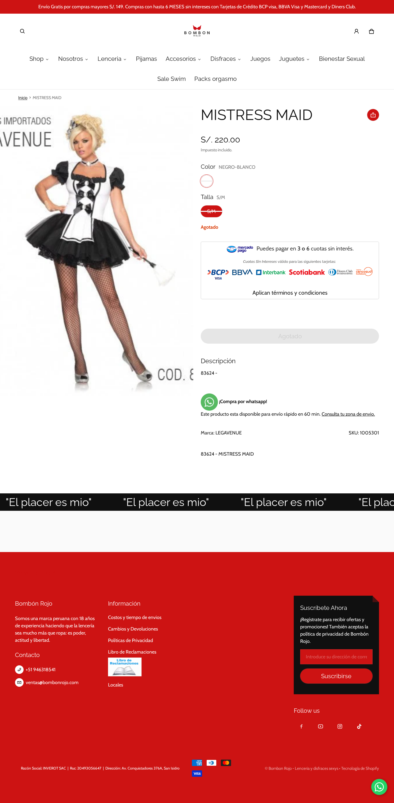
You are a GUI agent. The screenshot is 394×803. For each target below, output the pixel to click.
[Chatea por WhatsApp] (379, 787)
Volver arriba (32, 572)
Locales (115, 685)
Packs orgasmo (215, 79)
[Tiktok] (359, 726)
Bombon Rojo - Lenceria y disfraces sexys (303, 768)
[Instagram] (339, 726)
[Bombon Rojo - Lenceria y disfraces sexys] (197, 31)
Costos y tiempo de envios (134, 617)
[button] (22, 31)
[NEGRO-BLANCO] (207, 181)
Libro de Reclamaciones (132, 652)
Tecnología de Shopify (360, 768)
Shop (36, 58)
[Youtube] (320, 726)
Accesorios (181, 58)
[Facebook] (301, 726)
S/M (211, 211)
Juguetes (291, 58)
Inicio (22, 97)
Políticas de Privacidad (130, 640)
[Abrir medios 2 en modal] (97, 251)
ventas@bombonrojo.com (52, 682)
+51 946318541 (40, 670)
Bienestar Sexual (342, 58)
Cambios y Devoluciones (133, 629)
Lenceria (109, 58)
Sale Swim (171, 79)
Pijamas (146, 58)
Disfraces (223, 58)
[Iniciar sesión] (356, 31)
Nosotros (70, 58)
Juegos (260, 58)
